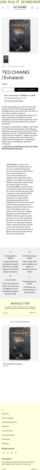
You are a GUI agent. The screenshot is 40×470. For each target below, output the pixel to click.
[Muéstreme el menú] (3, 7)
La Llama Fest (7, 431)
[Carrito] (37, 7)
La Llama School (8, 435)
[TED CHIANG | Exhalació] (20, 343)
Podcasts (5, 443)
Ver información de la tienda (13, 101)
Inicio (3, 66)
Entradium (6, 439)
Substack (5, 426)
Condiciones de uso (9, 422)
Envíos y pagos (7, 418)
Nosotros (5, 414)
